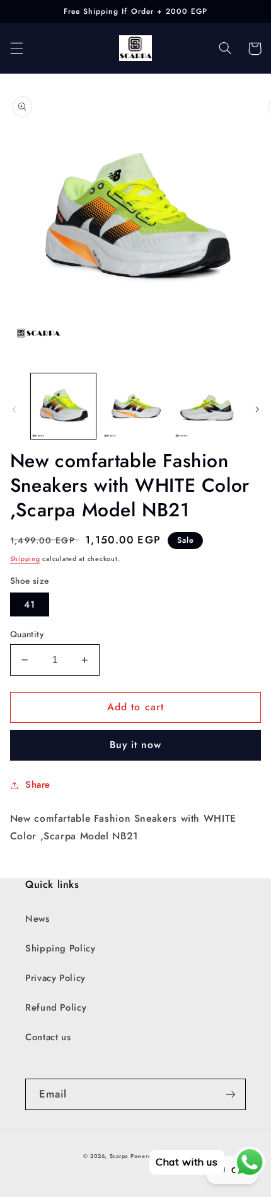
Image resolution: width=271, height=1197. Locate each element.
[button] (16, 48)
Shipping (25, 559)
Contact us (48, 1037)
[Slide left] (14, 409)
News (37, 919)
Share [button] (37, 784)
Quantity (26, 634)
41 (29, 604)
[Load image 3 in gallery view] (206, 405)
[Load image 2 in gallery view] (135, 405)
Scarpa (119, 1156)
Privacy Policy (55, 978)
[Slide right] (257, 409)
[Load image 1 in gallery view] (63, 405)
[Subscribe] (230, 1094)
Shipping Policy (60, 948)
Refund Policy (55, 1007)
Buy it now (136, 744)
